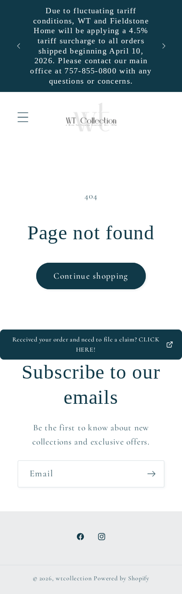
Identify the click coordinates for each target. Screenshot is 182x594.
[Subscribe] (151, 473)
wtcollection (74, 578)
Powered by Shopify (121, 578)
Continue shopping (90, 276)
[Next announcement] (164, 46)
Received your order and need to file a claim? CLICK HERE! (85, 344)
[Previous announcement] (18, 46)
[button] (22, 117)
